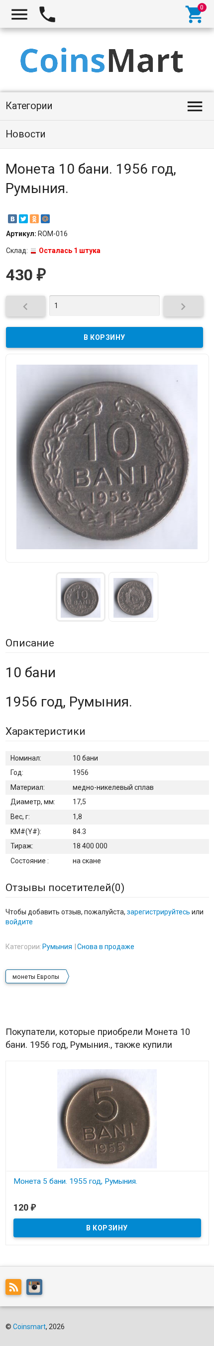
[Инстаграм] (36, 1289)
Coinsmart (29, 1327)
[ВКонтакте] (12, 218)
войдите (19, 922)
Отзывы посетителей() (64, 888)
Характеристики (45, 731)
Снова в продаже (105, 947)
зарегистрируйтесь (158, 912)
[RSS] (15, 1289)
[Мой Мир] (45, 218)
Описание (29, 643)
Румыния (57, 947)
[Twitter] (23, 218)
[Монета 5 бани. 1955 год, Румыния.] (107, 1118)
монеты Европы (35, 976)
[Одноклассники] (34, 218)
